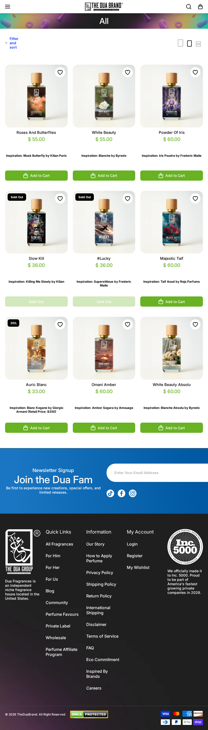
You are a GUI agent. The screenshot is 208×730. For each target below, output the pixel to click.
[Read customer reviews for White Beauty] (104, 145)
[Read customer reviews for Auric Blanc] (36, 397)
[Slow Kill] (36, 222)
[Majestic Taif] (171, 222)
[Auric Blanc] (36, 348)
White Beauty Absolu (172, 384)
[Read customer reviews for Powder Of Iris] (171, 145)
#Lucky (104, 258)
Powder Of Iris (172, 132)
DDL (14, 323)
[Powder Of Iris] (171, 96)
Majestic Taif (171, 258)
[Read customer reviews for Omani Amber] (104, 397)
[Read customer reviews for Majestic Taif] (171, 271)
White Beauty (104, 132)
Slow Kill (36, 258)
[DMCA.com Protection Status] (89, 714)
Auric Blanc (36, 384)
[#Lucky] (104, 222)
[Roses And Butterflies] (36, 96)
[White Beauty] (104, 96)
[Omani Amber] (104, 348)
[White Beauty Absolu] (171, 348)
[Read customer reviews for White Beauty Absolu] (171, 397)
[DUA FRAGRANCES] (104, 6)
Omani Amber (104, 384)
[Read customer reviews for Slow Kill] (36, 271)
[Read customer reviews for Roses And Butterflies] (36, 145)
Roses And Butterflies (36, 132)
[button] (200, 6)
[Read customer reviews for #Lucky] (104, 271)
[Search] (189, 6)
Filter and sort (14, 42)
